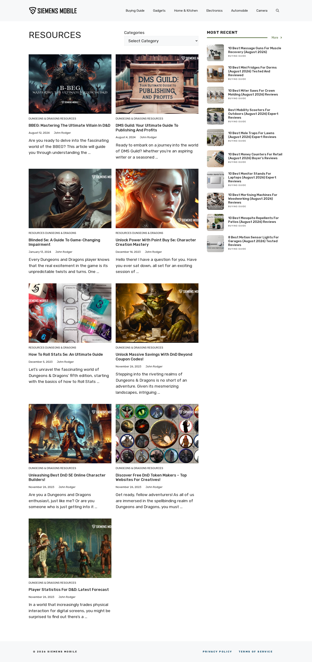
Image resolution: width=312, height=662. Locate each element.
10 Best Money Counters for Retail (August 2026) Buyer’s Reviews (255, 156)
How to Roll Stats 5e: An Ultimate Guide (66, 354)
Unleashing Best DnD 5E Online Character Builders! (67, 477)
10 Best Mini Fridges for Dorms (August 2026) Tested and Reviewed (252, 71)
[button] (277, 10)
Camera (261, 11)
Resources (68, 118)
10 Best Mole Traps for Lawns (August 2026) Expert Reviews (252, 135)
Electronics (214, 11)
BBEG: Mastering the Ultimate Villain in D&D (69, 125)
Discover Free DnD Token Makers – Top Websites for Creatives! (151, 477)
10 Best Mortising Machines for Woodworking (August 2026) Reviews (252, 198)
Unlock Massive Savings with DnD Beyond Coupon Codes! (154, 356)
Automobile (239, 11)
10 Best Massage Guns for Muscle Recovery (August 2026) (254, 50)
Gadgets (159, 11)
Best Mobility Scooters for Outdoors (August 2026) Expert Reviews (253, 113)
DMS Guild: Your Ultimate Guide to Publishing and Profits (147, 127)
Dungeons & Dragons (44, 118)
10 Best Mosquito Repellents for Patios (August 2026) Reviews (253, 220)
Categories (134, 32)
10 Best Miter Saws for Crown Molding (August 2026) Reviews (253, 92)
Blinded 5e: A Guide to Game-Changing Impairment (64, 242)
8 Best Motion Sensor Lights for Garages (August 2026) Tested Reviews (253, 241)
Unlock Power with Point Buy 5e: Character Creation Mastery (156, 242)
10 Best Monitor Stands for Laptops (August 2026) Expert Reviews (252, 177)
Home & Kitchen (186, 11)
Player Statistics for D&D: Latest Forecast (69, 589)
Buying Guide (135, 11)
